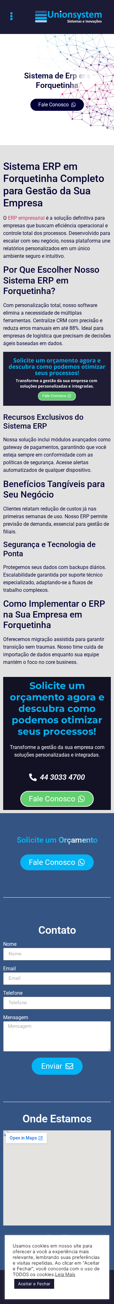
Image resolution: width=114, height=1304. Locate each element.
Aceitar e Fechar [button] (34, 1283)
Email (9, 969)
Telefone (12, 993)
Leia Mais (65, 1274)
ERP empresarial (26, 218)
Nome (9, 944)
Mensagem (15, 1017)
